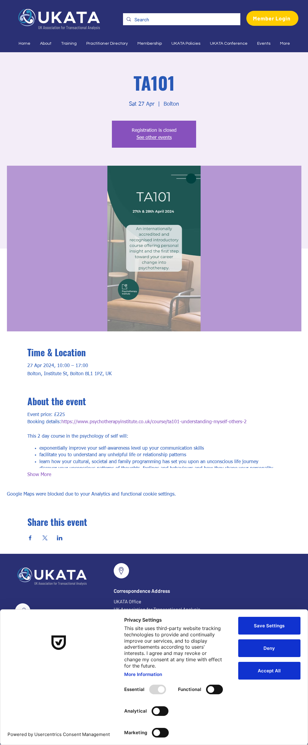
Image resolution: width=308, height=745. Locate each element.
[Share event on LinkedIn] (60, 537)
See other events (154, 137)
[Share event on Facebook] (30, 537)
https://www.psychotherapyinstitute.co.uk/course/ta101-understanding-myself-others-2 (154, 422)
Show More (39, 474)
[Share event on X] (45, 537)
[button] (45, 43)
